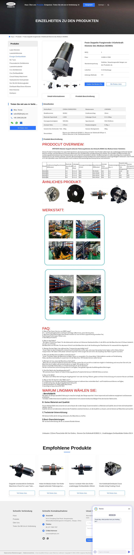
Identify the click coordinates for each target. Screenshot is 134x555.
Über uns (32, 5)
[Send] (129, 552)
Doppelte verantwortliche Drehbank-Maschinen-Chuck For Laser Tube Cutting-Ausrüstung (21, 485)
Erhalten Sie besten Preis (94, 84)
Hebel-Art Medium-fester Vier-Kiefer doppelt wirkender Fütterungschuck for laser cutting (51, 485)
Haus (27, 5)
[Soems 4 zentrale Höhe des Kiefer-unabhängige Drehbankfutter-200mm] (82, 469)
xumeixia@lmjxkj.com (52, 533)
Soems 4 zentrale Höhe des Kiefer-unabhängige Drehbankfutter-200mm (82, 485)
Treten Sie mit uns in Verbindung (65, 5)
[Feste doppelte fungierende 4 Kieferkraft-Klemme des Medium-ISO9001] (62, 60)
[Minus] (129, 509)
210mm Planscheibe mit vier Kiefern (63, 433)
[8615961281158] (47, 539)
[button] (11, 473)
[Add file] (95, 552)
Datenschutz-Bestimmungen (13, 553)
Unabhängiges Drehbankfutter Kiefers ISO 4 (117, 433)
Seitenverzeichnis (28, 553)
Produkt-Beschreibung (85, 96)
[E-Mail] (21, 122)
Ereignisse (48, 5)
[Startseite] (11, 5)
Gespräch (89, 5)
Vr (78, 5)
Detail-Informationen (56, 96)
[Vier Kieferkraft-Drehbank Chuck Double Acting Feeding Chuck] (112, 469)
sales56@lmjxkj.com (21, 114)
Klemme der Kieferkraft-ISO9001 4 (89, 433)
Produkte (40, 5)
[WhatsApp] (16, 122)
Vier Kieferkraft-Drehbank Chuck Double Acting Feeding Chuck (110, 485)
